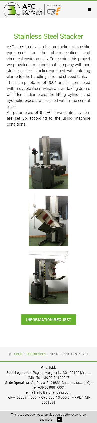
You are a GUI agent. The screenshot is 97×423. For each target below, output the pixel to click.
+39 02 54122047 (55, 377)
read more (45, 419)
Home (18, 354)
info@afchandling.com (53, 392)
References (36, 354)
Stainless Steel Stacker (48, 36)
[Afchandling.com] (32, 9)
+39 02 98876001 (51, 387)
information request (48, 319)
